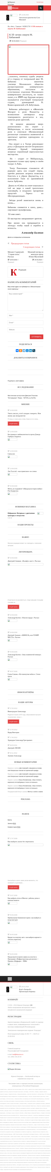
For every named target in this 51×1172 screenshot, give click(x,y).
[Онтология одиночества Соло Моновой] (13, 17)
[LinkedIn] (30, 350)
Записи (12, 823)
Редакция (23, 41)
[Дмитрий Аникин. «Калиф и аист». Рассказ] (25, 580)
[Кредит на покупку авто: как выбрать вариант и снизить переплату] (12, 945)
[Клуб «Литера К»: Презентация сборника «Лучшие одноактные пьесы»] (13, 989)
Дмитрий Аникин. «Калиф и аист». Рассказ (24, 561)
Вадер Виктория (13, 732)
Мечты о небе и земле (35, 792)
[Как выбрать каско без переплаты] (25, 861)
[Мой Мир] (27, 350)
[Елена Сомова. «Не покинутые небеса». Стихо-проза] (12, 682)
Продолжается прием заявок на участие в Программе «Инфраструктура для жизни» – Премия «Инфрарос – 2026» (23, 959)
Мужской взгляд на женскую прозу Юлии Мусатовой (35, 254)
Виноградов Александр (17, 711)
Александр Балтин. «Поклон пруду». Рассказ (23, 618)
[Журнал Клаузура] (13, 3)
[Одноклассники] (20, 350)
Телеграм (40, 2)
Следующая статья (31, 247)
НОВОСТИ (26, 26)
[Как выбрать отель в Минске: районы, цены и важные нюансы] (12, 906)
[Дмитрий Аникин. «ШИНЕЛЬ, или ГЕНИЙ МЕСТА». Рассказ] (12, 643)
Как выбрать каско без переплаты (21, 842)
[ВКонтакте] (17, 350)
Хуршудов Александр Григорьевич (20, 740)
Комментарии (14, 827)
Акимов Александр (14, 756)
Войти (10, 820)
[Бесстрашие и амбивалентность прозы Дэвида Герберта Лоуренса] (12, 442)
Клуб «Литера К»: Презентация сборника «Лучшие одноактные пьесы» (29, 991)
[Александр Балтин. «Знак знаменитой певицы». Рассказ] (12, 662)
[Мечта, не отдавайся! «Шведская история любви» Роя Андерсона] (12, 497)
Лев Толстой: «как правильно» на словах (22, 471)
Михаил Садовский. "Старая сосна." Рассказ (16, 254)
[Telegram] (23, 350)
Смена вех (11, 454)
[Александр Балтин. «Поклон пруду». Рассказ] (12, 623)
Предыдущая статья (20, 243)
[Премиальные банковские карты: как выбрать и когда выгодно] (12, 926)
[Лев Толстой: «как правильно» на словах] (12, 477)
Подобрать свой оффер (16, 381)
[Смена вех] (12, 460)
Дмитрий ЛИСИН (14, 748)
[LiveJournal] (33, 350)
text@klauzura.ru (17, 1054)
